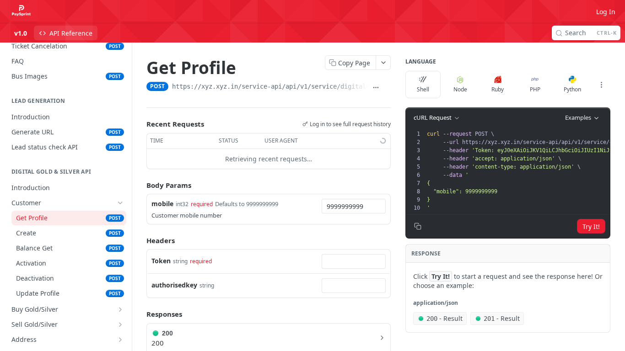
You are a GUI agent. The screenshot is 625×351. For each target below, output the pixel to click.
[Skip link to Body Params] (140, 185)
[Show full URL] (375, 87)
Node (460, 89)
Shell (423, 89)
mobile (162, 203)
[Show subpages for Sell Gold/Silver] (120, 324)
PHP (535, 89)
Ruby (497, 89)
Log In (605, 11)
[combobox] (354, 206)
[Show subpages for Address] (120, 339)
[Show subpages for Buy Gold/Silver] (120, 309)
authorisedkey (174, 285)
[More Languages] (601, 84)
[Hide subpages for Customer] (120, 203)
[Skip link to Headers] (140, 240)
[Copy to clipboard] (387, 87)
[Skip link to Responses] (140, 314)
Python (572, 89)
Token (161, 260)
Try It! (591, 226)
